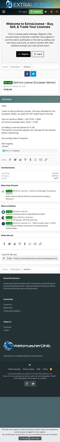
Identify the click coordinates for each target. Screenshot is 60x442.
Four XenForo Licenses (23, 217)
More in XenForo (8, 206)
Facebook (7, 327)
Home (45, 369)
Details (43, 378)
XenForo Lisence (20, 211)
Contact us (7, 305)
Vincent (9, 86)
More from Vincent (9, 185)
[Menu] (4, 11)
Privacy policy (28, 369)
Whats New (7, 308)
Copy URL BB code (9, 254)
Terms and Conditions (11, 311)
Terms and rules (14, 369)
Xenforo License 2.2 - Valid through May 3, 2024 (34, 223)
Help (38, 369)
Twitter (6, 330)
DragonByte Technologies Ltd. (29, 378)
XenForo (55, 176)
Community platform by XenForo (30, 374)
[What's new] (51, 12)
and (12, 151)
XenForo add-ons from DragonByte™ (38, 376)
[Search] (56, 12)
